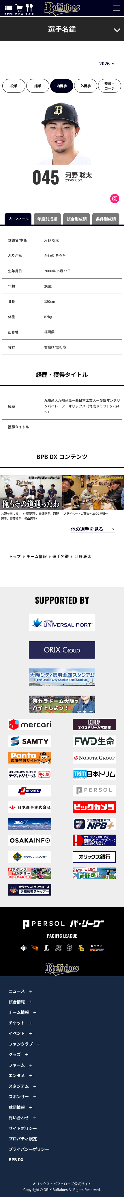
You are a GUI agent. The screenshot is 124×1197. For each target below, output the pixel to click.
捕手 (37, 85)
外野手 (85, 85)
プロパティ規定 (23, 1139)
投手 (13, 85)
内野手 (62, 85)
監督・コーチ (109, 85)
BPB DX (16, 1159)
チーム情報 (37, 556)
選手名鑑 (60, 556)
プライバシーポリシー (29, 1149)
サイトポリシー (23, 1128)
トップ (15, 556)
